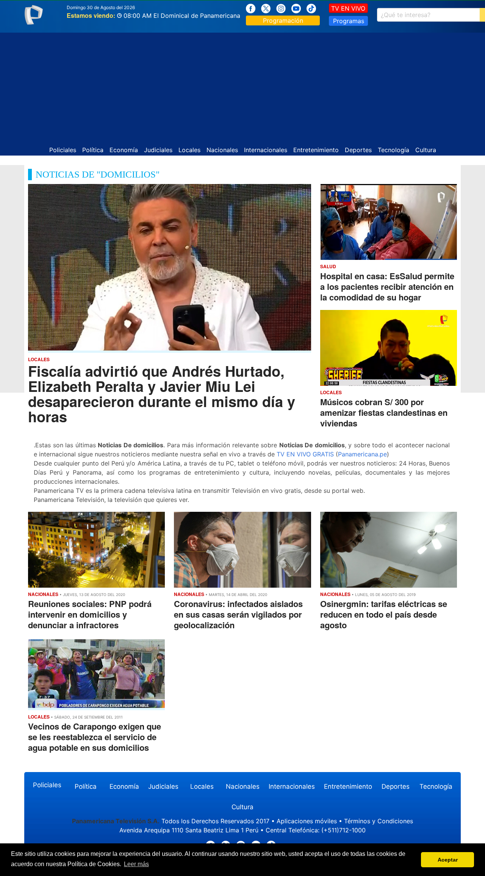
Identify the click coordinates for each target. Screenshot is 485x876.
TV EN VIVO (348, 8)
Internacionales (265, 150)
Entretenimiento (316, 150)
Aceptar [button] (448, 860)
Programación (283, 20)
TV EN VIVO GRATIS (305, 454)
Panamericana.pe (362, 454)
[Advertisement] (242, 86)
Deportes (358, 150)
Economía (124, 150)
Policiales (62, 150)
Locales (189, 150)
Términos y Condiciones (378, 821)
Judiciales (158, 150)
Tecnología (393, 150)
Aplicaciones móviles (307, 821)
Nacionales (222, 150)
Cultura (425, 150)
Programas (348, 21)
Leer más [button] (136, 864)
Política (92, 150)
